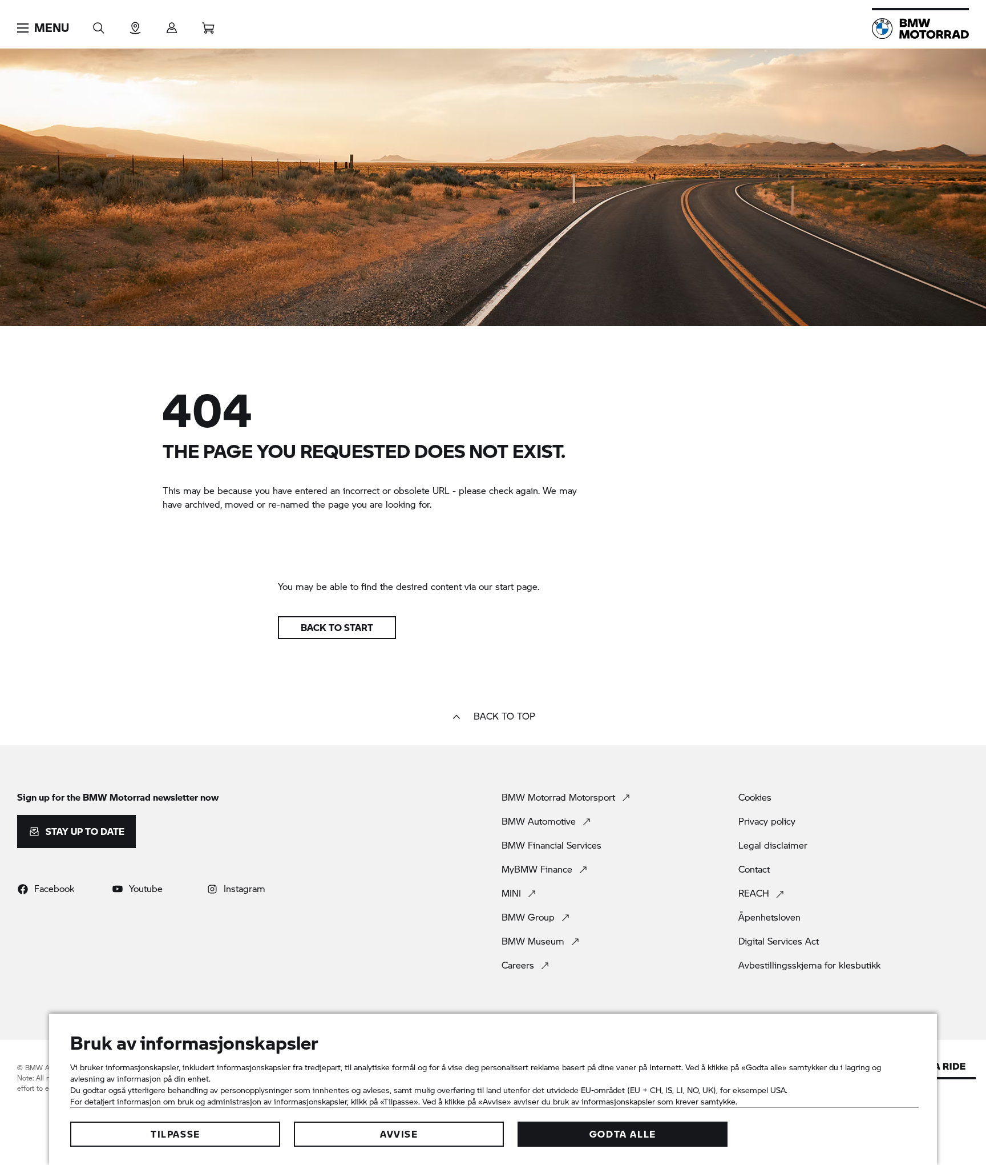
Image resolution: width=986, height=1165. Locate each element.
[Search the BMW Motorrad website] (99, 24)
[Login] (172, 24)
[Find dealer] (135, 24)
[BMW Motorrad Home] (920, 28)
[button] (43, 28)
